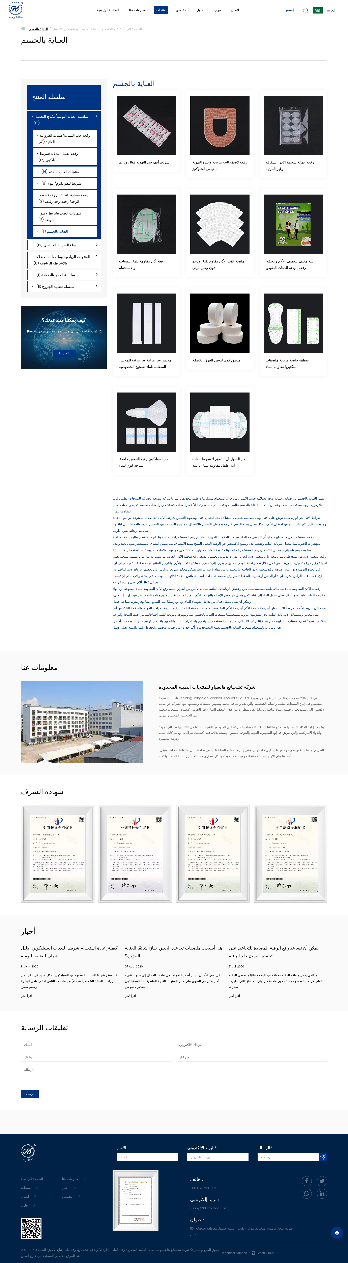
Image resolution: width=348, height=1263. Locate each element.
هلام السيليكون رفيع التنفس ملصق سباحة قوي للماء (145, 463)
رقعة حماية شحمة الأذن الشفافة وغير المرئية (290, 166)
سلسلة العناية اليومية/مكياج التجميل (76, 29)
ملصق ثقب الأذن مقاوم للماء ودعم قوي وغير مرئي (218, 265)
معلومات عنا (137, 10)
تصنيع (134, 18)
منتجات (161, 10)
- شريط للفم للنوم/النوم (59, 183)
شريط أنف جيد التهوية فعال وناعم (144, 162)
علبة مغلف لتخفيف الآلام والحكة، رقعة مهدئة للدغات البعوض (290, 265)
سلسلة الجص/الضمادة (169, 17)
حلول (200, 10)
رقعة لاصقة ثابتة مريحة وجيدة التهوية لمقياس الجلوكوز (219, 166)
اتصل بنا (64, 354)
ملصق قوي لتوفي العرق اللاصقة (216, 360)
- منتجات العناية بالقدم (58, 171)
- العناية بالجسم (52, 231)
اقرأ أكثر (26, 995)
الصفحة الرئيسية (108, 10)
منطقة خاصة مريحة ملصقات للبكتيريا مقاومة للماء (287, 364)
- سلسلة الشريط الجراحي (56, 245)
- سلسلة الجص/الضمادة (53, 274)
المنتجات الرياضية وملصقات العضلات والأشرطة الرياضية (178, 18)
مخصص (181, 10)
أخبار (65, 1187)
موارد (217, 10)
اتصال (235, 10)
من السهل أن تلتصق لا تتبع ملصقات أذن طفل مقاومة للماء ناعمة (219, 463)
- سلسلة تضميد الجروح (53, 286)
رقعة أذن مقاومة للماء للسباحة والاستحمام (142, 265)
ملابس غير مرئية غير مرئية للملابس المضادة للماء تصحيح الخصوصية (145, 364)
